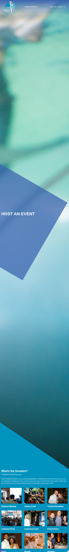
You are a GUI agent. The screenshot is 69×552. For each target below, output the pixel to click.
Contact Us (61, 7)
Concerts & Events (30, 7)
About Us (53, 7)
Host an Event (43, 7)
